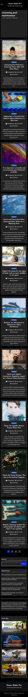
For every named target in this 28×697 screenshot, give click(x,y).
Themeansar (14, 695)
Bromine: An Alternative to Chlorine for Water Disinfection (14, 324)
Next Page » (14, 554)
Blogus (21, 693)
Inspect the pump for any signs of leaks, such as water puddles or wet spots (14, 273)
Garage (6, 627)
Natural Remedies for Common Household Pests (14, 574)
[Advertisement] (14, 27)
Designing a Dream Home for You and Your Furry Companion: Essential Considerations (14, 674)
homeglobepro (11, 72)
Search (4, 559)
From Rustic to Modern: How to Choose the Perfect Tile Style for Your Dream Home (13, 660)
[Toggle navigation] (2, 4)
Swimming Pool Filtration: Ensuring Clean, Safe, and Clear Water (14, 67)
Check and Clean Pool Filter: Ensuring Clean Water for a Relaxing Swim (14, 221)
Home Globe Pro (15, 4)
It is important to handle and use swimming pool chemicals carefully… (14, 170)
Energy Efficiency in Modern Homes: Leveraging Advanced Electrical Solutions (14, 646)
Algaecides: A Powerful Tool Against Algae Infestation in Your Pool (14, 118)
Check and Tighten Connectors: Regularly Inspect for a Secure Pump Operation (14, 376)
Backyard (14, 62)
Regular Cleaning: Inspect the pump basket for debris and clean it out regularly (14, 527)
